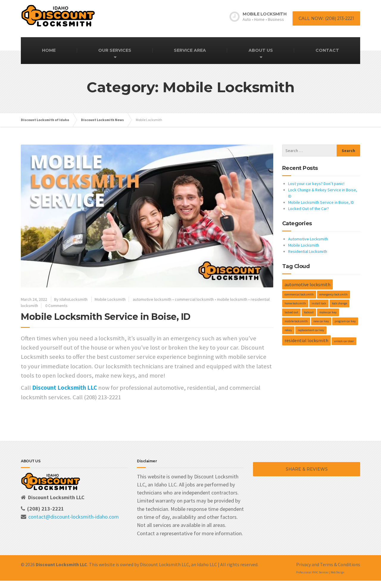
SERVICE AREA (190, 50)
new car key (321, 321)
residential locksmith (306, 340)
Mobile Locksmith (110, 299)
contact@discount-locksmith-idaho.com (73, 516)
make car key (328, 312)
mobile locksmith (232, 299)
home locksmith (295, 303)
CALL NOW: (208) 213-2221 (326, 18)
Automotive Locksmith (308, 239)
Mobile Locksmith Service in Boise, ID (105, 316)
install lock (319, 303)
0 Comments (56, 305)
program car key (345, 321)
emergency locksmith (333, 294)
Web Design (337, 572)
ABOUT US (261, 50)
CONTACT (327, 50)
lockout (309, 312)
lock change (339, 303)
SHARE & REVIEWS (307, 469)
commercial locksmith (194, 299)
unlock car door (344, 341)
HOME (49, 50)
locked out (291, 312)
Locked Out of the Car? (308, 208)
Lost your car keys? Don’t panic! (316, 183)
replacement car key (311, 330)
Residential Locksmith (307, 251)
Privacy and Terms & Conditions (328, 564)
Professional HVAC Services (312, 572)
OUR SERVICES (114, 50)
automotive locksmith (152, 299)
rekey (288, 330)
